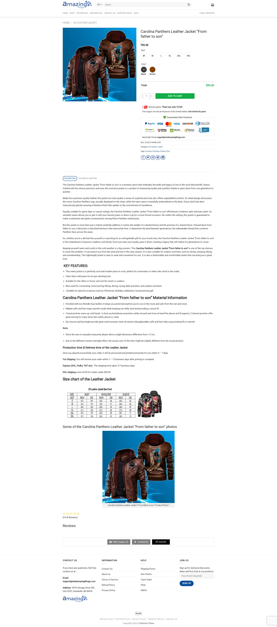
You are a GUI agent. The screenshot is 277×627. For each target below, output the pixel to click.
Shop (72, 13)
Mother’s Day (96, 13)
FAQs (143, 585)
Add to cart (175, 96)
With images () (120, 542)
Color (144, 64)
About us (106, 574)
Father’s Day (82, 13)
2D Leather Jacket (85, 22)
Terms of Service (110, 579)
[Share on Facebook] (143, 157)
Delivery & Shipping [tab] (88, 178)
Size (143, 50)
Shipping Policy (124, 13)
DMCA (144, 590)
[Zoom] (66, 98)
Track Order (146, 579)
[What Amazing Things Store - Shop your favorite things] (77, 5)
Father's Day (165, 151)
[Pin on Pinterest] (158, 157)
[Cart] (212, 5)
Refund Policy (108, 585)
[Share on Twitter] (148, 157)
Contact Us (109, 13)
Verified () (142, 542)
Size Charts (146, 574)
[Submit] (189, 4)
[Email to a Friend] (153, 157)
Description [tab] (70, 178)
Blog (136, 13)
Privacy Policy (108, 590)
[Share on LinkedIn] (163, 157)
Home (65, 13)
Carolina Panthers (152, 151)
